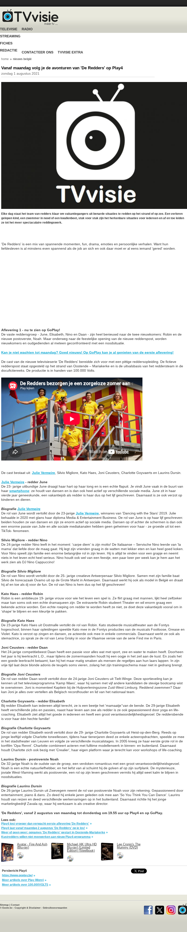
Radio (27, 29)
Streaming (10, 36)
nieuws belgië (22, 59)
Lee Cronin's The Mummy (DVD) (128, 845)
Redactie (8, 50)
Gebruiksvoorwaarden (55, 908)
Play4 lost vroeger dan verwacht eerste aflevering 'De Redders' (45, 823)
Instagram (171, 909)
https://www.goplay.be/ (17, 875)
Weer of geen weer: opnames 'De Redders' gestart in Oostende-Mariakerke (53, 832)
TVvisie (182, 909)
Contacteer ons (37, 52)
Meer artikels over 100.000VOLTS (25, 884)
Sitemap (4, 905)
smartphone (19, 491)
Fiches (6, 43)
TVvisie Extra (70, 52)
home (5, 59)
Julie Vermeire (43, 473)
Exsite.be (7, 908)
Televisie (8, 29)
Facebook (148, 909)
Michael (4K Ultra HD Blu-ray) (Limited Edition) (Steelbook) (82, 847)
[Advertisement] (40, 236)
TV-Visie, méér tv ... (30, 17)
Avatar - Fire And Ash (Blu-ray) (32, 845)
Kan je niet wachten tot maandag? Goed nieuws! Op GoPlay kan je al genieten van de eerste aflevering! (87, 352)
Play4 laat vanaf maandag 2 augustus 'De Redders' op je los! (43, 828)
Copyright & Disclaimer (28, 908)
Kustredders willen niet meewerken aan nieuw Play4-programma (46, 837)
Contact (15, 905)
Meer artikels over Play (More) (23, 880)
